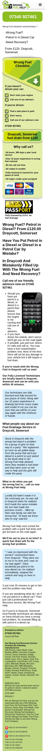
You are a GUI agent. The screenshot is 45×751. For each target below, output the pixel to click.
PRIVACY (9, 696)
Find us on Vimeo (12, 745)
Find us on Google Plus (19, 736)
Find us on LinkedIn (13, 748)
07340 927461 (23, 16)
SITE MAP (9, 693)
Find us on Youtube (14, 740)
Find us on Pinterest (18, 728)
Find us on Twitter (13, 742)
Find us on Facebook (17, 732)
